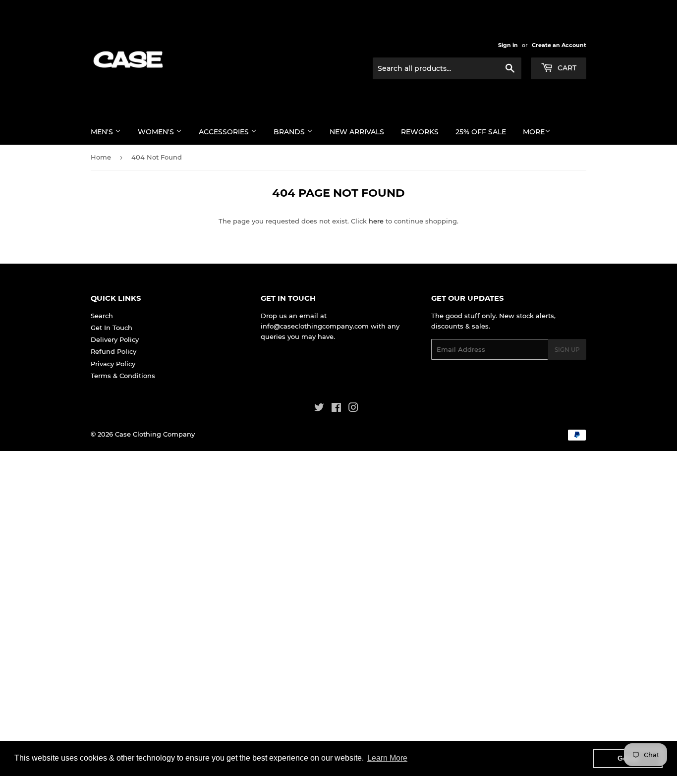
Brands (290, 131)
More (534, 131)
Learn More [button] (387, 758)
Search (102, 316)
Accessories (225, 131)
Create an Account (559, 45)
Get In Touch (111, 328)
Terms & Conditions (123, 376)
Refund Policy (113, 351)
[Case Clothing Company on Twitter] (319, 409)
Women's (157, 131)
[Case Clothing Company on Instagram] (353, 409)
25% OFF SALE (480, 131)
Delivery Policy (115, 339)
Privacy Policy (113, 364)
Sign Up (567, 349)
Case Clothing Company (155, 434)
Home (101, 157)
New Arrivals (357, 131)
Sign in (508, 45)
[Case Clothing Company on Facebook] (336, 409)
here (376, 221)
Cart (566, 67)
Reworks (420, 131)
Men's (103, 131)
